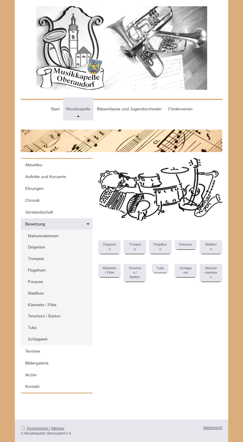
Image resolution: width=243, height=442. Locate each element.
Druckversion (37, 428)
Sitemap (57, 428)
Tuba (160, 268)
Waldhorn (211, 247)
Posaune (185, 244)
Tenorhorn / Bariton (134, 272)
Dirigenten (109, 247)
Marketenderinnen (211, 272)
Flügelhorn (160, 247)
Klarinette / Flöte (109, 270)
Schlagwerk (186, 270)
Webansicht (212, 428)
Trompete (135, 247)
